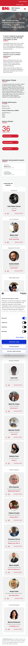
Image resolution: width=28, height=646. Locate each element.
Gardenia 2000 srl (14, 517)
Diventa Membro (7, 149)
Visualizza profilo (19, 213)
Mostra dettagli (20, 337)
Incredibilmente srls (14, 626)
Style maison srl (14, 408)
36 (6, 128)
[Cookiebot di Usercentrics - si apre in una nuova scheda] (20, 293)
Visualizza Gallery (8, 142)
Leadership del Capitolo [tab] (8, 184)
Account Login (19, 4)
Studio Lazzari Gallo (14, 239)
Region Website (23, 1)
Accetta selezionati (14, 346)
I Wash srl (14, 460)
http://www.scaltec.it (14, 595)
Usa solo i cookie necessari (14, 351)
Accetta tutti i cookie (14, 341)
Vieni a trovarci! (7, 136)
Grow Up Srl (14, 434)
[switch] (24, 322)
